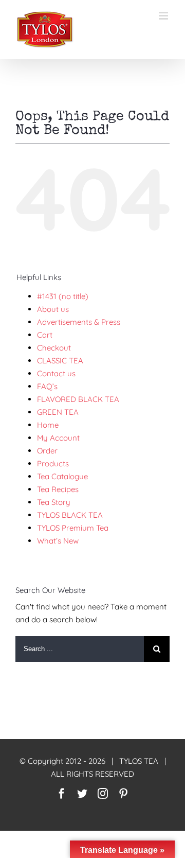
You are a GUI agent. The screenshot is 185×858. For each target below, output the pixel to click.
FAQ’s (47, 386)
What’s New (58, 541)
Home (48, 425)
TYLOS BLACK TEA (70, 515)
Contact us (56, 373)
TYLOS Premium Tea (72, 528)
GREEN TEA (58, 412)
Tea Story (53, 502)
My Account (58, 438)
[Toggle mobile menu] (164, 15)
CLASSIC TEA (60, 360)
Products (53, 463)
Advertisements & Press (78, 322)
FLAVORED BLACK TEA (78, 399)
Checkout (54, 348)
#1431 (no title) (62, 296)
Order (47, 451)
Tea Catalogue (62, 476)
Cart (44, 335)
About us (53, 309)
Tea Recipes (58, 489)
